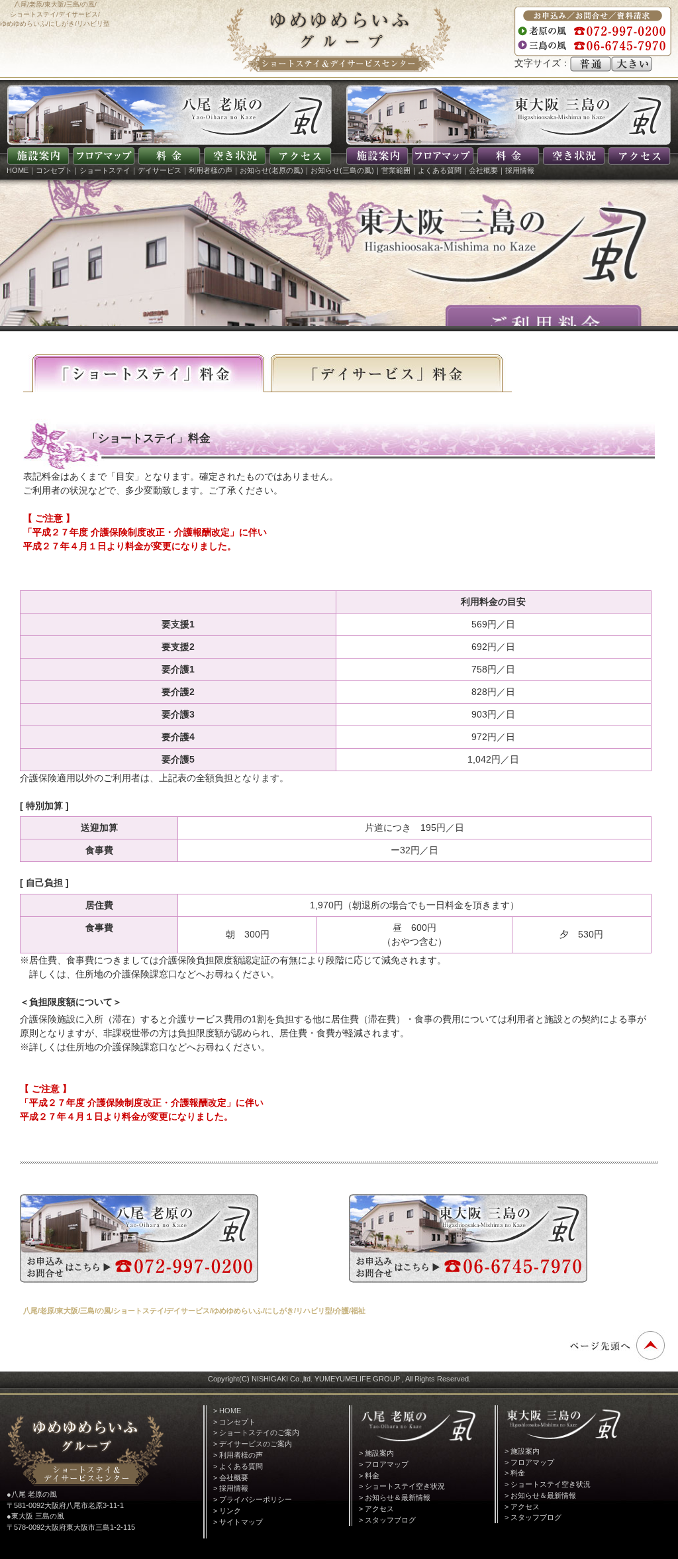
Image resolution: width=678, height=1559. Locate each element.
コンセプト (54, 170)
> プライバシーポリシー (252, 1499)
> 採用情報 (230, 1488)
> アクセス (376, 1509)
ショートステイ (104, 170)
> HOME (227, 1411)
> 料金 (369, 1475)
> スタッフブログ (387, 1520)
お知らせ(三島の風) (342, 170)
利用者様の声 (210, 170)
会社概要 (483, 170)
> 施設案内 (376, 1453)
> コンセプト (234, 1422)
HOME (17, 170)
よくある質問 (439, 170)
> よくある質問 (238, 1466)
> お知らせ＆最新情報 (394, 1497)
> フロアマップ (384, 1464)
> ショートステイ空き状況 (402, 1486)
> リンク (227, 1511)
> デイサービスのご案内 (252, 1444)
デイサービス (159, 170)
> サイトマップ (238, 1522)
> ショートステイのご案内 (256, 1432)
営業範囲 (396, 170)
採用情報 (519, 170)
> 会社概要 (230, 1477)
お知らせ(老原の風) (271, 170)
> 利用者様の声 (238, 1455)
